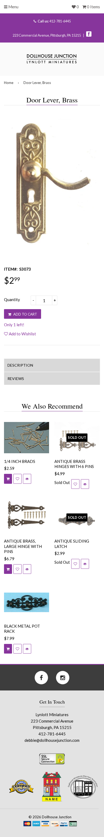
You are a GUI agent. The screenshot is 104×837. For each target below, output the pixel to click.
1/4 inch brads (19, 461)
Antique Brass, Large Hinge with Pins (23, 546)
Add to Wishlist (22, 333)
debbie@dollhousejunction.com (52, 740)
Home (8, 82)
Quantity (12, 299)
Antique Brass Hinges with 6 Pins (74, 464)
